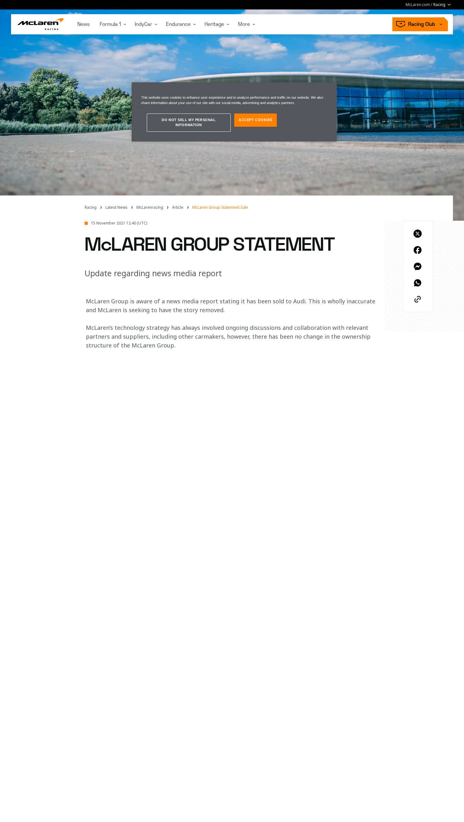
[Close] (328, 90)
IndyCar (143, 24)
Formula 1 (110, 24)
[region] (234, 112)
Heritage (214, 24)
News (83, 24)
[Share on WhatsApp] (418, 283)
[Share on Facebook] (418, 250)
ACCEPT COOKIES (255, 120)
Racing (91, 207)
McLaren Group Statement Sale (220, 207)
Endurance (178, 24)
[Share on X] (418, 234)
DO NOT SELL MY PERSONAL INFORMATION (189, 122)
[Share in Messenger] (418, 266)
